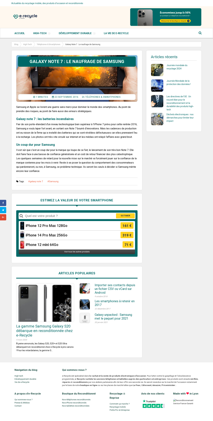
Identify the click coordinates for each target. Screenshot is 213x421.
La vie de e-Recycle (116, 33)
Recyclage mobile (118, 407)
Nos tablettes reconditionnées (75, 406)
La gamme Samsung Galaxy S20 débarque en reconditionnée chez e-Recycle (44, 330)
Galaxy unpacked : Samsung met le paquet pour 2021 (113, 316)
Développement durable (25, 379)
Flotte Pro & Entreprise (120, 410)
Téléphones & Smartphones (48, 44)
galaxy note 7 (36, 181)
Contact (18, 406)
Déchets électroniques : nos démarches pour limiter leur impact (180, 117)
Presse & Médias (22, 403)
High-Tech (39, 33)
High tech (19, 376)
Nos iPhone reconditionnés (74, 403)
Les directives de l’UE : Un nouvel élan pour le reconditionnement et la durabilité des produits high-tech (180, 103)
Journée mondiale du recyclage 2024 (177, 67)
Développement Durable (75, 33)
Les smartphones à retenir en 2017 (115, 303)
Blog (16, 44)
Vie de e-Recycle (22, 382)
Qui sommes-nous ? (24, 399)
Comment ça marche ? (120, 404)
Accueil (20, 33)
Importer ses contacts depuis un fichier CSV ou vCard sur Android (115, 288)
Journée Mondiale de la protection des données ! (179, 82)
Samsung (53, 181)
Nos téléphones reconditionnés (76, 399)
